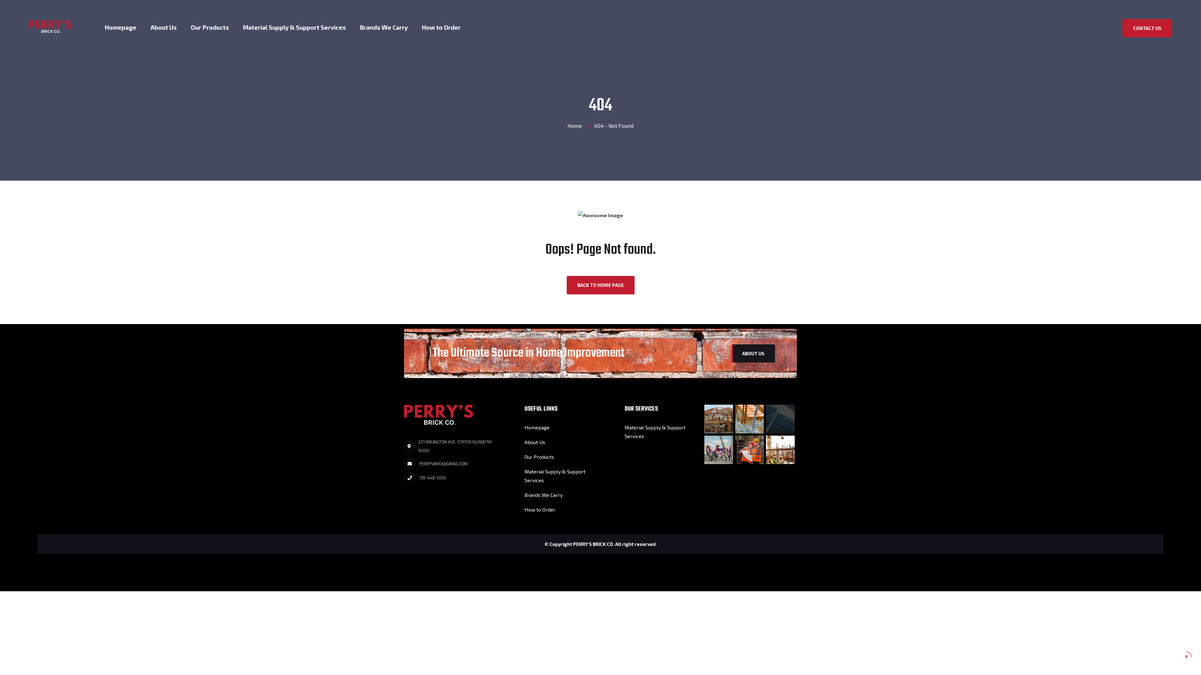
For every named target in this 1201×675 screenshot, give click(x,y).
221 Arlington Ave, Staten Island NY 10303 (455, 446)
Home (575, 125)
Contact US (1147, 28)
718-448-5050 (432, 477)
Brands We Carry (384, 27)
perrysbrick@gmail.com (443, 463)
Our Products (210, 27)
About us (753, 353)
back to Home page (600, 285)
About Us (163, 27)
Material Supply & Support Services (294, 27)
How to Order (441, 27)
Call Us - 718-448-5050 (1156, 10)
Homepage (120, 27)
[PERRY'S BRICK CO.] (50, 26)
